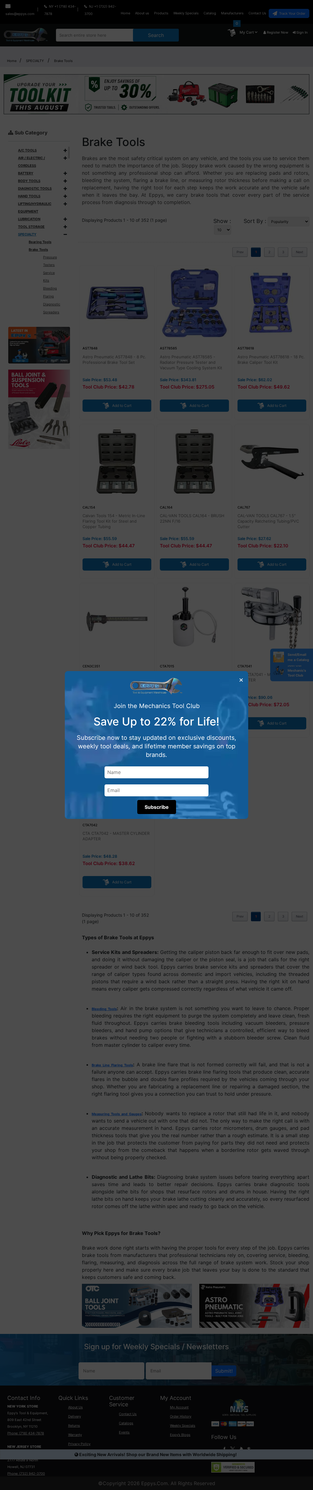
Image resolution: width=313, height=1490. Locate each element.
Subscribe (157, 807)
